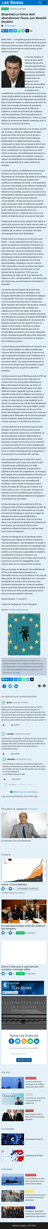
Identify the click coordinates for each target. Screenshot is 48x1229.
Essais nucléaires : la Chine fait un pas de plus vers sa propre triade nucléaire (35, 1181)
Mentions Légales (19, 1226)
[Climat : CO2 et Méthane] (24, 870)
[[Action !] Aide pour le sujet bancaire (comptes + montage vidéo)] (24, 952)
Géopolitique (31, 1078)
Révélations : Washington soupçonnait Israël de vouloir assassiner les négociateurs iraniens (35, 1214)
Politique (29, 1111)
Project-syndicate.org (18, 609)
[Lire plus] (16, 673)
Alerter (16, 725)
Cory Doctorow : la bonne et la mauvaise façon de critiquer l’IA (35, 1100)
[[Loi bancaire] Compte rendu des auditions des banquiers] (24, 911)
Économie (29, 1191)
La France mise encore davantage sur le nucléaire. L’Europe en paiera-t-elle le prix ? (35, 1084)
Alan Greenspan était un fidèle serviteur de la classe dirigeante (35, 1116)
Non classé (30, 1207)
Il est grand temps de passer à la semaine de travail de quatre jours (35, 1197)
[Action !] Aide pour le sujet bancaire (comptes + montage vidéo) (20, 968)
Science (29, 1094)
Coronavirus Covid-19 (34, 1139)
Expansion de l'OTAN (34, 1155)
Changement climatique (27, 889)
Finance (5, 9)
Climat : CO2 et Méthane (14, 884)
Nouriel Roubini (10, 26)
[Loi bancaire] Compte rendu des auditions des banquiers (23, 927)
